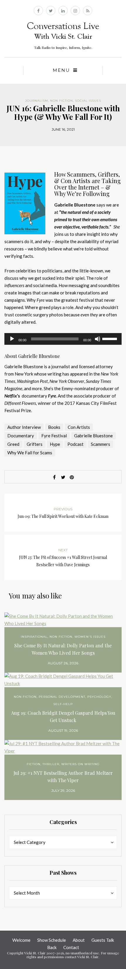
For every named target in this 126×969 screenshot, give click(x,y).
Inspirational (34, 637)
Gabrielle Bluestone (93, 435)
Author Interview (24, 427)
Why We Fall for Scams (29, 452)
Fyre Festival (54, 435)
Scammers (100, 444)
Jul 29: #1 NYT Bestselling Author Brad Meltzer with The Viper (63, 776)
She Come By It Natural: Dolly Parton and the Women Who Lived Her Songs (63, 649)
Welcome (21, 940)
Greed (13, 444)
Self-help (63, 704)
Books (54, 427)
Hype (55, 444)
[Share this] (54, 477)
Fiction (33, 764)
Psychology (99, 697)
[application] (63, 339)
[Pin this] (71, 477)
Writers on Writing (80, 764)
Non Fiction (61, 101)
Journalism (36, 101)
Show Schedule (51, 940)
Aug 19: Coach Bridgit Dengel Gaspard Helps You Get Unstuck (63, 716)
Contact (71, 947)
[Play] (12, 339)
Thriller (50, 764)
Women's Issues (89, 637)
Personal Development (62, 697)
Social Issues (88, 101)
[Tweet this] (63, 477)
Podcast (75, 444)
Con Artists (79, 427)
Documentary (20, 435)
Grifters (34, 444)
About (79, 940)
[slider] (110, 338)
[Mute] (98, 339)
